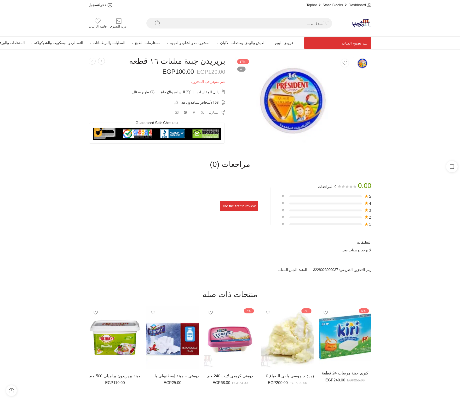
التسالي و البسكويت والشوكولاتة (58, 43)
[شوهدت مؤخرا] (11, 390)
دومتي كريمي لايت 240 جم (230, 376)
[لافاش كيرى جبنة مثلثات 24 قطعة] (101, 61)
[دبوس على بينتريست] (185, 112)
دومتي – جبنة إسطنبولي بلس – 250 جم (172, 376)
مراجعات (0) (230, 164)
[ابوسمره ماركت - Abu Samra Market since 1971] (361, 23)
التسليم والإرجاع (173, 92)
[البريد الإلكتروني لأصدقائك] (177, 112)
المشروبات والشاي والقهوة (190, 43)
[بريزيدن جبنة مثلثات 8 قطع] (92, 61)
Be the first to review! (239, 206)
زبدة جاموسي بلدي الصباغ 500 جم (287, 376)
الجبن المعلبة (287, 270)
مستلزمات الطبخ (147, 43)
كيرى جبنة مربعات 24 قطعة (345, 373)
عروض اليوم (284, 43)
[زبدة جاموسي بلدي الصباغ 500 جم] (287, 337)
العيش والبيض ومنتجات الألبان (242, 43)
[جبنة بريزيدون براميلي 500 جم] (115, 337)
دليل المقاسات (208, 92)
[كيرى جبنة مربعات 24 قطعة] (345, 336)
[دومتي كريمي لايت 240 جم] (230, 337)
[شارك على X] (202, 112)
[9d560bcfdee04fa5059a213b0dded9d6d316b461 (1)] (362, 63)
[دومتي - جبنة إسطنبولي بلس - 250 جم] (172, 337)
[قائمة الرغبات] (345, 63)
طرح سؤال (141, 92)
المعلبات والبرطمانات (109, 43)
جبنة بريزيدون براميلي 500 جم (115, 376)
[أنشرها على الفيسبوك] (194, 112)
